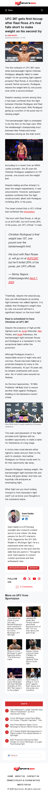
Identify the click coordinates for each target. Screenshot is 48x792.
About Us (20, 776)
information (29, 212)
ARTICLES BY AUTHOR (17, 568)
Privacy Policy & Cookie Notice (23, 780)
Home (10, 776)
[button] (41, 10)
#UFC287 (32, 258)
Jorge (24, 331)
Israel (19, 335)
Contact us (33, 776)
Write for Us (24, 785)
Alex (40, 331)
